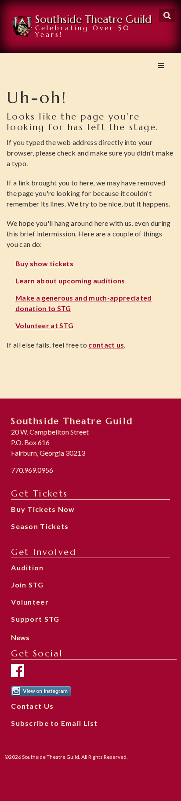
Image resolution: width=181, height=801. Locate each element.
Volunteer (30, 602)
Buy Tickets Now (43, 509)
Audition (27, 567)
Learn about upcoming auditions (70, 280)
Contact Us (32, 706)
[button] (161, 66)
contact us (106, 345)
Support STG (35, 619)
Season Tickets (40, 526)
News (20, 637)
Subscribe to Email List (54, 723)
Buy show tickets (44, 263)
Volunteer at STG (44, 325)
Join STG (27, 584)
